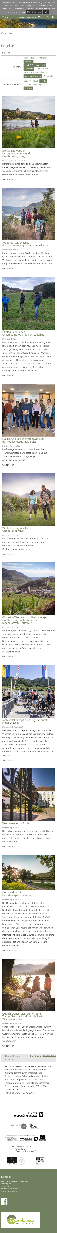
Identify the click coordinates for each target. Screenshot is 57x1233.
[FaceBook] (4, 1202)
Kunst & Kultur (42, 69)
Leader (43, 81)
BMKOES (27, 84)
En (48, 17)
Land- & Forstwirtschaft (35, 65)
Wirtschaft (48, 76)
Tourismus (29, 69)
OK (46, 12)
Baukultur (28, 61)
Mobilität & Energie (33, 76)
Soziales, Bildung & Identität (35, 72)
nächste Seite (49, 1056)
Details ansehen (34, 12)
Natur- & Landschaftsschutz (35, 58)
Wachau (4, 33)
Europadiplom (39, 84)
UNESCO (28, 88)
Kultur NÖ (28, 81)
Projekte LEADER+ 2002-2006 (19, 1093)
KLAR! (35, 81)
